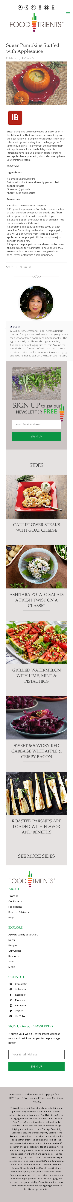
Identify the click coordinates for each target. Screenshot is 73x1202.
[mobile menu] (68, 13)
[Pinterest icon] (33, 7)
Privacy (37, 1101)
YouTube (20, 1016)
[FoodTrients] (36, 22)
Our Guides (15, 950)
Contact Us (21, 984)
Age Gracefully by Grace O (23, 934)
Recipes (12, 945)
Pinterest (20, 1000)
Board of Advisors (18, 912)
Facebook (20, 994)
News (11, 940)
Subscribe (21, 989)
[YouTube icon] (46, 7)
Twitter (19, 1011)
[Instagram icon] (40, 7)
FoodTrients (15, 906)
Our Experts (15, 901)
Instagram (21, 1005)
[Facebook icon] (20, 7)
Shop (11, 961)
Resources (14, 956)
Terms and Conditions (51, 1098)
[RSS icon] (53, 7)
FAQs (11, 917)
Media (12, 967)
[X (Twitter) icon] (27, 7)
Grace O (29, 58)
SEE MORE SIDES (36, 856)
